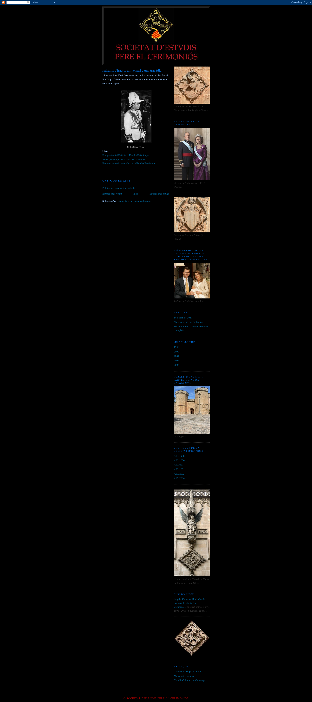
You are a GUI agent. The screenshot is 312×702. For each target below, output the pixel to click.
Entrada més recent (112, 193)
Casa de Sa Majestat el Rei (187, 671)
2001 (176, 356)
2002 (176, 360)
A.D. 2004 (179, 478)
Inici (135, 193)
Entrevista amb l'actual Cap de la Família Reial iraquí (129, 163)
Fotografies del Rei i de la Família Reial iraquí (125, 155)
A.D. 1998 (179, 456)
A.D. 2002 (179, 469)
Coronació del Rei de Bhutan (188, 322)
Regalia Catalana (182, 599)
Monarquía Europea (184, 675)
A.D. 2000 (179, 460)
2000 (176, 351)
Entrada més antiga (159, 193)
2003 (176, 364)
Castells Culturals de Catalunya (189, 680)
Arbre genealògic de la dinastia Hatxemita (123, 159)
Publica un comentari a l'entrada (118, 187)
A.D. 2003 (179, 473)
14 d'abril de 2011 (183, 317)
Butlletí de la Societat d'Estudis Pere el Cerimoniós (189, 602)
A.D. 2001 (179, 464)
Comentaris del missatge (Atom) (134, 200)
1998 (176, 347)
